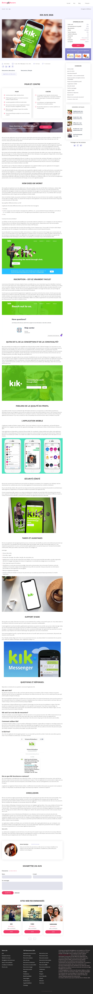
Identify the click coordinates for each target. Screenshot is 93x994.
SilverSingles (26, 978)
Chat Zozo (41, 983)
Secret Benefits (42, 976)
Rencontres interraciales (45, 960)
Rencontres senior (27, 969)
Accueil (68, 3)
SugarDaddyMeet (27, 983)
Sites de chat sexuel (44, 962)
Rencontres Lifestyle (26, 70)
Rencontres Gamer (43, 958)
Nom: (3, 874)
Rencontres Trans (43, 955)
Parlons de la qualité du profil (74, 81)
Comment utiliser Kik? (72, 99)
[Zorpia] (69, 118)
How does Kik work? (72, 73)
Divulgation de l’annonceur (8, 960)
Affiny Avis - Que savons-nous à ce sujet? (77, 124)
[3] (13, 870)
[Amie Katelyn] (10, 849)
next (34, 939)
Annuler (17, 893)
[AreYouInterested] (69, 135)
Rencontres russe (43, 953)
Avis (74, 3)
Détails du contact (6, 958)
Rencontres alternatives (8, 70)
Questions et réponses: (72, 92)
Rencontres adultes (28, 958)
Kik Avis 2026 (70, 69)
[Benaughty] (85, 56)
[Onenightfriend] (70, 56)
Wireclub (41, 980)
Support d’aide (70, 90)
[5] (16, 870)
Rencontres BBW (43, 964)
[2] (11, 870)
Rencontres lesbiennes (44, 967)
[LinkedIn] (6, 66)
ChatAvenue (26, 974)
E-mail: (35, 874)
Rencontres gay (27, 955)
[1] (10, 870)
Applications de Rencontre (9, 74)
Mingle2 (25, 971)
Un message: (5, 880)
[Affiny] (69, 123)
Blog (79, 3)
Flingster (41, 974)
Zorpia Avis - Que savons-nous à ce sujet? (77, 118)
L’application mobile (72, 83)
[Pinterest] (12, 66)
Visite (78, 45)
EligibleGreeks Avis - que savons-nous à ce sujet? (78, 113)
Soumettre (8, 893)
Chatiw (41, 971)
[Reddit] (74, 145)
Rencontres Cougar (28, 967)
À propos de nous (6, 955)
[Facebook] (3, 66)
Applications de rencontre (29, 953)
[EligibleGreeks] (69, 112)
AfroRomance (26, 980)
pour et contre (70, 71)
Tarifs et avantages (71, 88)
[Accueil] (9, 3)
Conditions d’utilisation (7, 964)
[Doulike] (69, 129)
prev (29, 939)
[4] (14, 870)
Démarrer (45, 127)
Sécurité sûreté (71, 86)
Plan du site (4, 967)
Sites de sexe (26, 960)
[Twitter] (9, 66)
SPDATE (41, 978)
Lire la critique (11, 928)
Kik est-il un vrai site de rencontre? (75, 97)
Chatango (25, 985)
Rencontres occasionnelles (29, 964)
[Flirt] (78, 56)
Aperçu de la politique (7, 962)
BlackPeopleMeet (27, 976)
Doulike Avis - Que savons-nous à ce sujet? (77, 130)
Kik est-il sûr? (70, 95)
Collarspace (42, 969)
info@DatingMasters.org (64, 955)
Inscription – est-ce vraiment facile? (75, 75)
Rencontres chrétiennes (29, 962)
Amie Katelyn (24, 844)
